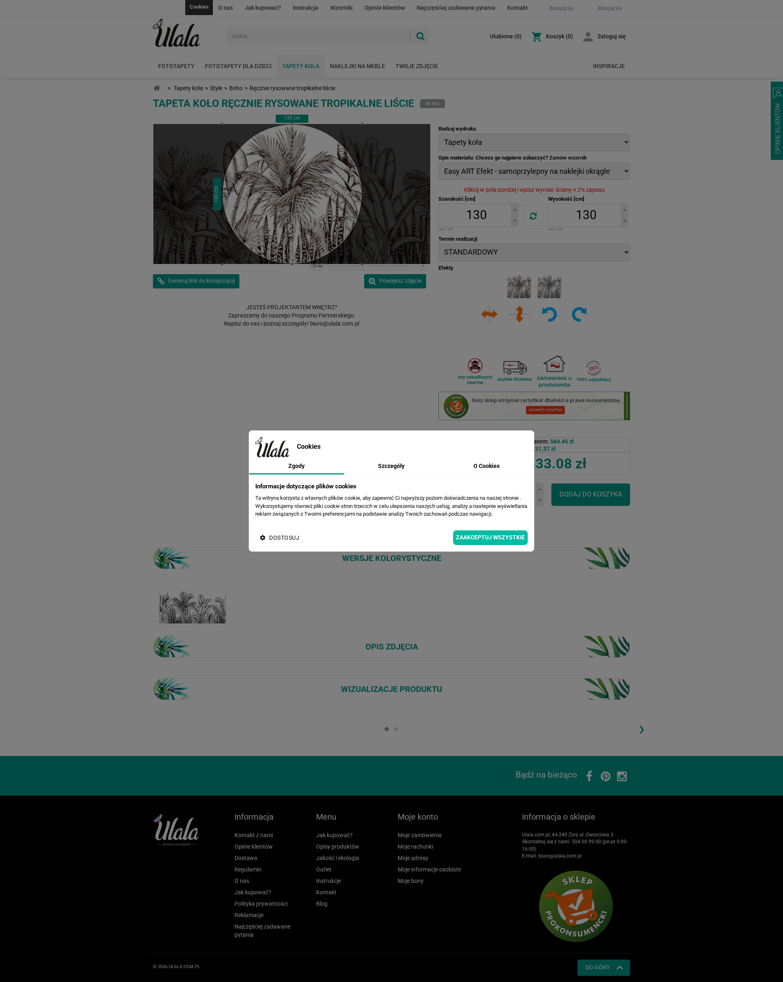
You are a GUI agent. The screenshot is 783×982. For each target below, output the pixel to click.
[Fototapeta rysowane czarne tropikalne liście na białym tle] (192, 606)
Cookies (199, 7)
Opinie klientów (385, 7)
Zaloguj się (611, 36)
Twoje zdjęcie (417, 66)
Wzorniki (341, 7)
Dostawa (245, 858)
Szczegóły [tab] (391, 466)
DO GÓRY (598, 967)
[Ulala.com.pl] (186, 33)
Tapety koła (300, 66)
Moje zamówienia (420, 835)
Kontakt (517, 7)
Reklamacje (248, 915)
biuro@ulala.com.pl (560, 856)
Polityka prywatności (261, 903)
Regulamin (247, 869)
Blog (321, 903)
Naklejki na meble (357, 66)
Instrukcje (306, 7)
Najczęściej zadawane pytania (456, 7)
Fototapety (176, 66)
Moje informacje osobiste (429, 869)
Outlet (324, 869)
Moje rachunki (415, 846)
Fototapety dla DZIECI (238, 66)
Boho (236, 88)
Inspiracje (609, 66)
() (506, 36)
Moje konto (418, 817)
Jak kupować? (263, 7)
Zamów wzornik (568, 158)
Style (216, 88)
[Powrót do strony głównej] (156, 88)
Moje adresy (413, 858)
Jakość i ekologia (337, 858)
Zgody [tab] (296, 466)
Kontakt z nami (253, 835)
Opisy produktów (337, 846)
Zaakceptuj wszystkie (490, 537)
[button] (514, 209)
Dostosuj (284, 537)
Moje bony (411, 881)
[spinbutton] (476, 215)
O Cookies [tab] (486, 466)
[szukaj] (420, 36)
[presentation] (641, 728)
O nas (225, 7)
